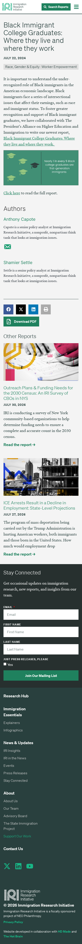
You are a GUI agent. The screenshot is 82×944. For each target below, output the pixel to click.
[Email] (7, 247)
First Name (12, 624)
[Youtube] (29, 866)
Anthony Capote (19, 219)
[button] (76, 7)
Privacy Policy (13, 922)
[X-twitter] (6, 866)
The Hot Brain (13, 936)
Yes (10, 664)
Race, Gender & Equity (22, 66)
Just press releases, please (25, 659)
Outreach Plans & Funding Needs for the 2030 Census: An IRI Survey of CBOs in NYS (38, 393)
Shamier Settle (17, 262)
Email (8, 607)
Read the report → (19, 444)
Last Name (11, 642)
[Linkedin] (18, 866)
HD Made (64, 931)
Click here (11, 193)
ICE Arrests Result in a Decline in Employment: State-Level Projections (39, 505)
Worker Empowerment (59, 66)
